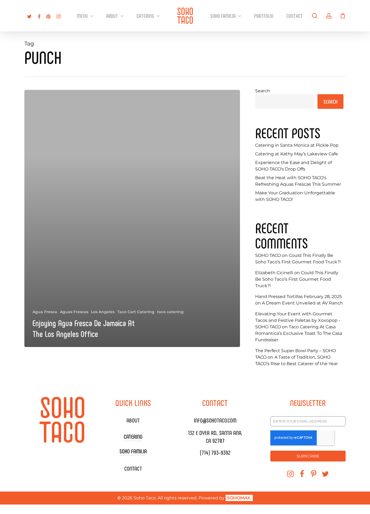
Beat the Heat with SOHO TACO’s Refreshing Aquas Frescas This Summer (298, 181)
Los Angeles (103, 311)
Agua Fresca (45, 311)
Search (262, 90)
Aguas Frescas (74, 311)
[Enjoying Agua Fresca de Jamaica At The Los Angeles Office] (132, 218)
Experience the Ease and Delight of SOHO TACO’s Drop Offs (293, 166)
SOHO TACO (268, 255)
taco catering (170, 311)
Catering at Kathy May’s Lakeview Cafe (296, 153)
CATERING (133, 436)
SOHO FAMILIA (133, 450)
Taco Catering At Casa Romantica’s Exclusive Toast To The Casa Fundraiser (298, 333)
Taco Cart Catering (135, 311)
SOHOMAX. (239, 497)
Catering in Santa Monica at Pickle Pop (297, 145)
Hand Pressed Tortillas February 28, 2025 (298, 296)
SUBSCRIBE (308, 456)
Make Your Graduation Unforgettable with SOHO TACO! (295, 196)
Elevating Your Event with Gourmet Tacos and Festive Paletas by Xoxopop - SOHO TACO (297, 320)
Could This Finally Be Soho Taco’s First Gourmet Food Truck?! (296, 279)
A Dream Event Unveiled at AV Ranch (302, 303)
